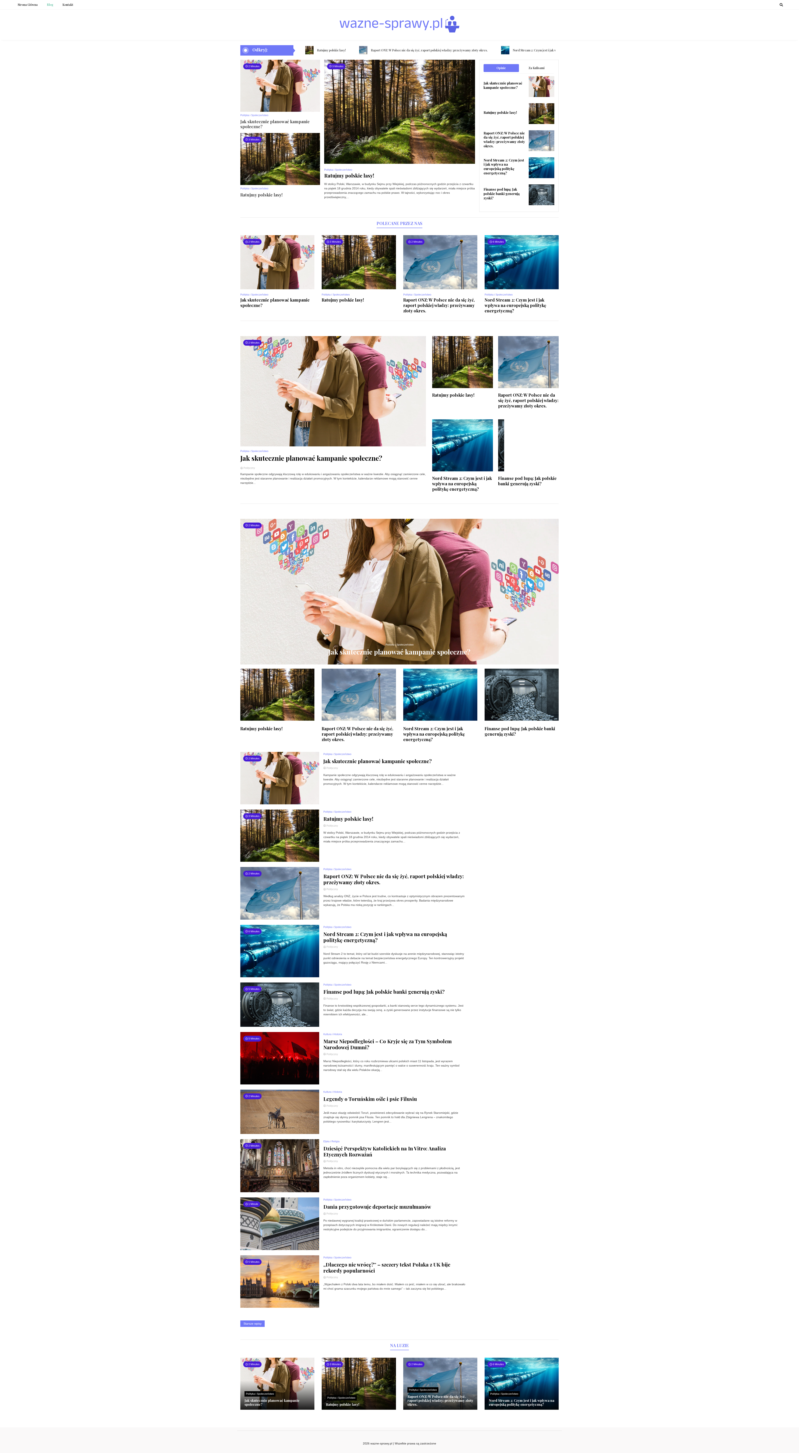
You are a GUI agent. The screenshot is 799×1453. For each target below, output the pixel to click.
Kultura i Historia (332, 1034)
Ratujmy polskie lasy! (261, 194)
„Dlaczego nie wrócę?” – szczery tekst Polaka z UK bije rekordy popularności (386, 1268)
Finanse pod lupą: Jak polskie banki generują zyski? (502, 193)
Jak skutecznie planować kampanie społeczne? (275, 124)
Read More (333, 206)
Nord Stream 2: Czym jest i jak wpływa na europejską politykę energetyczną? (465, 50)
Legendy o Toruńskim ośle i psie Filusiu (370, 1099)
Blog (50, 5)
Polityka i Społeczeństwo (254, 115)
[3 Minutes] (359, 288)
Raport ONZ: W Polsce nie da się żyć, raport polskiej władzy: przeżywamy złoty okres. (329, 50)
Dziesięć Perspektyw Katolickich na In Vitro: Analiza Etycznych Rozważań (384, 1151)
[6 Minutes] (522, 288)
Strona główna (28, 5)
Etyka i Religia (331, 1141)
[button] (331, 136)
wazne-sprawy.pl (381, 1443)
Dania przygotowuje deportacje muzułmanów (377, 1207)
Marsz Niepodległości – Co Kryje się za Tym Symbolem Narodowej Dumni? (387, 1044)
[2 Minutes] (277, 288)
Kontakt (67, 5)
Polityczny (249, 468)
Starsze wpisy (252, 1323)
